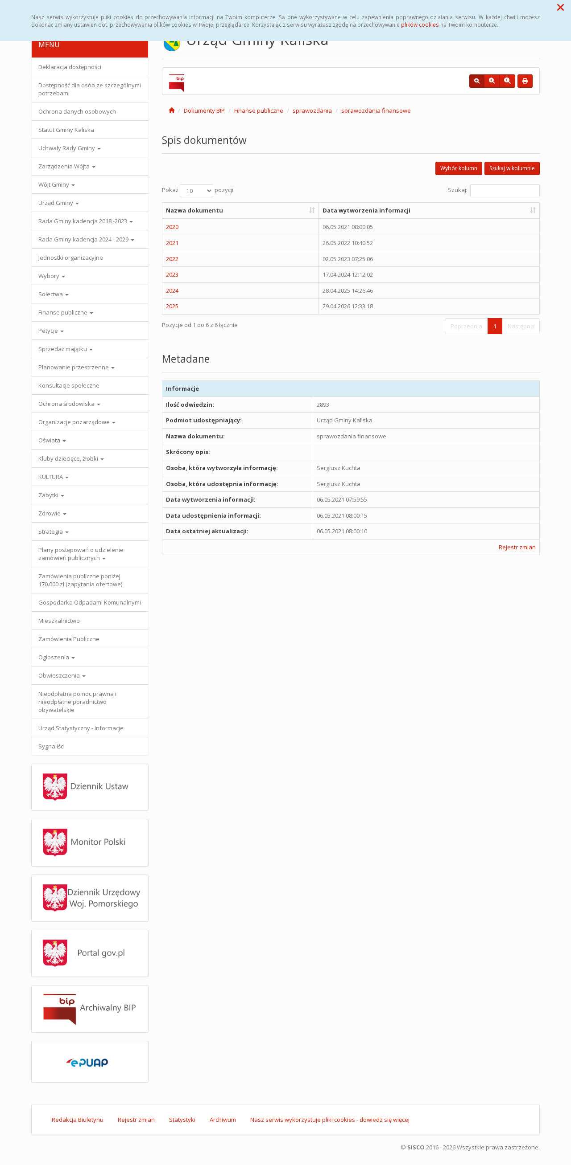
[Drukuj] (525, 81)
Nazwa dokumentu (194, 210)
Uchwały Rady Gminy (67, 148)
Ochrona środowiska (67, 404)
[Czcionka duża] (507, 81)
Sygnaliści (51, 746)
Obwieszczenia (59, 675)
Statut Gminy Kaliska (66, 130)
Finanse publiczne (63, 312)
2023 (172, 274)
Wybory (49, 276)
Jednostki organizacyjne (70, 257)
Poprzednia (466, 326)
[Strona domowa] (171, 110)
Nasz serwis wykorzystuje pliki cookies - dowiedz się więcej (330, 1120)
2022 (172, 259)
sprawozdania (312, 110)
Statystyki (182, 1120)
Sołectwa (51, 294)
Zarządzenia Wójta (64, 166)
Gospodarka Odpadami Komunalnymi (89, 602)
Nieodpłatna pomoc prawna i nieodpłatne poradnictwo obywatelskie (77, 702)
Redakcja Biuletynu (77, 1120)
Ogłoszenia (54, 657)
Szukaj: (458, 190)
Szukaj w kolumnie (512, 168)
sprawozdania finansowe (376, 110)
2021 (172, 243)
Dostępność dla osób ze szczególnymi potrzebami (89, 89)
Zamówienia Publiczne (68, 639)
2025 (172, 306)
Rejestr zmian (517, 547)
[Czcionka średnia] (492, 81)
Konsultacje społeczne (68, 385)
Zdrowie (50, 513)
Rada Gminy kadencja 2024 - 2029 (84, 239)
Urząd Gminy (56, 203)
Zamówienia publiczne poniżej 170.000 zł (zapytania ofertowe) (80, 580)
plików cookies (420, 24)
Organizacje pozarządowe (74, 422)
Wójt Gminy (54, 184)
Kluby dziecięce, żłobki (68, 458)
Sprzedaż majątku (63, 349)
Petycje (48, 331)
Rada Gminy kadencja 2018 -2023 (83, 221)
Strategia (51, 531)
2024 (172, 290)
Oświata (50, 440)
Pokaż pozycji (197, 190)
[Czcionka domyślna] (476, 81)
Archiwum (223, 1120)
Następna (521, 326)
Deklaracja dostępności (69, 67)
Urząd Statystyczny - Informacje (81, 728)
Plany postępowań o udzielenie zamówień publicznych (81, 554)
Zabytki (49, 495)
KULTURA (51, 477)
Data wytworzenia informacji (366, 210)
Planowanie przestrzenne (74, 367)
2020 (172, 227)
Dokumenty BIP (204, 110)
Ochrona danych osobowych (77, 111)
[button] (560, 7)
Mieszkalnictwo (59, 621)
